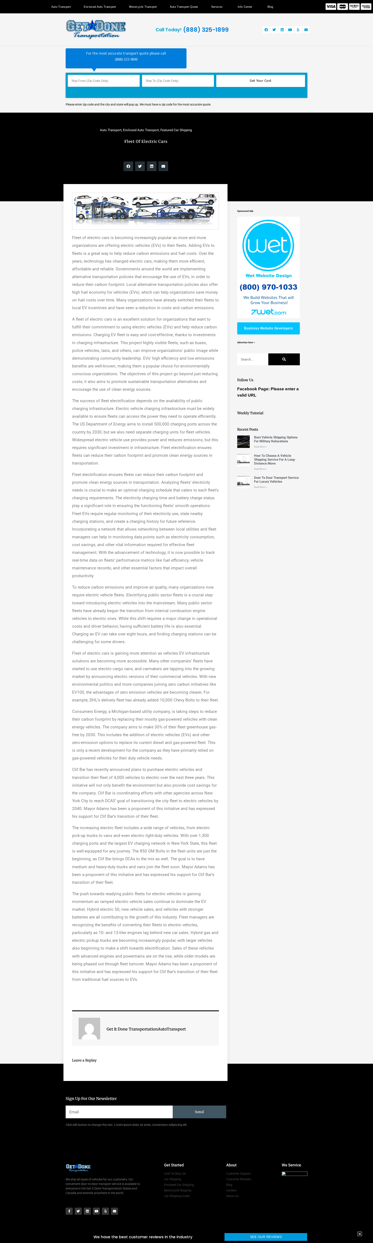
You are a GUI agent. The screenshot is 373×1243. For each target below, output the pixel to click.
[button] (128, 166)
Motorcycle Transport (143, 6)
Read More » (260, 446)
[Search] (284, 359)
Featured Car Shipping (176, 130)
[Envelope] (306, 29)
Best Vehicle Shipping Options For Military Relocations (276, 439)
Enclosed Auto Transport (100, 6)
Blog (270, 6)
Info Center (245, 6)
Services (217, 6)
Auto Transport (61, 6)
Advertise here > (246, 342)
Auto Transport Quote (184, 6)
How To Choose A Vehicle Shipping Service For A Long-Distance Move (275, 459)
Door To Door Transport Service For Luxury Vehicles (276, 480)
